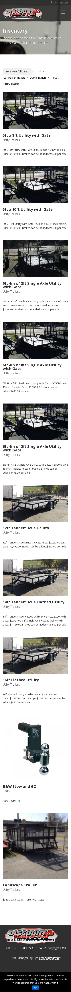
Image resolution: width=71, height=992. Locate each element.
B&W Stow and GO (20, 786)
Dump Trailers (38, 77)
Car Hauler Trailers (14, 77)
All (40, 71)
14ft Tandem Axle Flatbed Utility (33, 602)
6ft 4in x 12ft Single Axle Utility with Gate (32, 285)
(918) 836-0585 (61, 2)
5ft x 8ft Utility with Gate (27, 135)
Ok (35, 988)
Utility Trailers (11, 83)
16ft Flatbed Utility (21, 680)
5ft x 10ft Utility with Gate (28, 209)
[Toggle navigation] (63, 12)
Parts (54, 77)
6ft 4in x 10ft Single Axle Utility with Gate (32, 366)
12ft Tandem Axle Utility (26, 528)
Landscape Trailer (20, 885)
